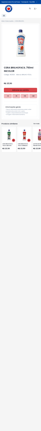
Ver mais (36, 124)
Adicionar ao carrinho (20, 90)
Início (3, 21)
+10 (25, 96)
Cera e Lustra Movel (11, 21)
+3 (8, 96)
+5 (16, 96)
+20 (33, 96)
